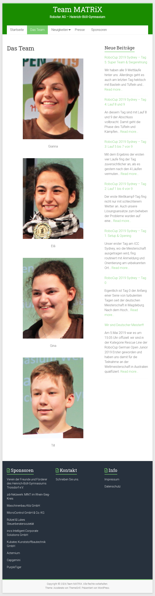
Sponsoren (99, 30)
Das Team (37, 30)
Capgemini (13, 560)
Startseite (17, 30)
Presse (80, 30)
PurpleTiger (14, 567)
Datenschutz (112, 486)
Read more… (114, 89)
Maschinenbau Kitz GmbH (23, 505)
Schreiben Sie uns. (67, 479)
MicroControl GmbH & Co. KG (25, 512)
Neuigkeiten (59, 30)
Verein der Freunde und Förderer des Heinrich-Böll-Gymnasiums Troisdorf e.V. (27, 483)
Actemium (13, 553)
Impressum (112, 479)
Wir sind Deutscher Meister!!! (124, 325)
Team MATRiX (77, 9)
